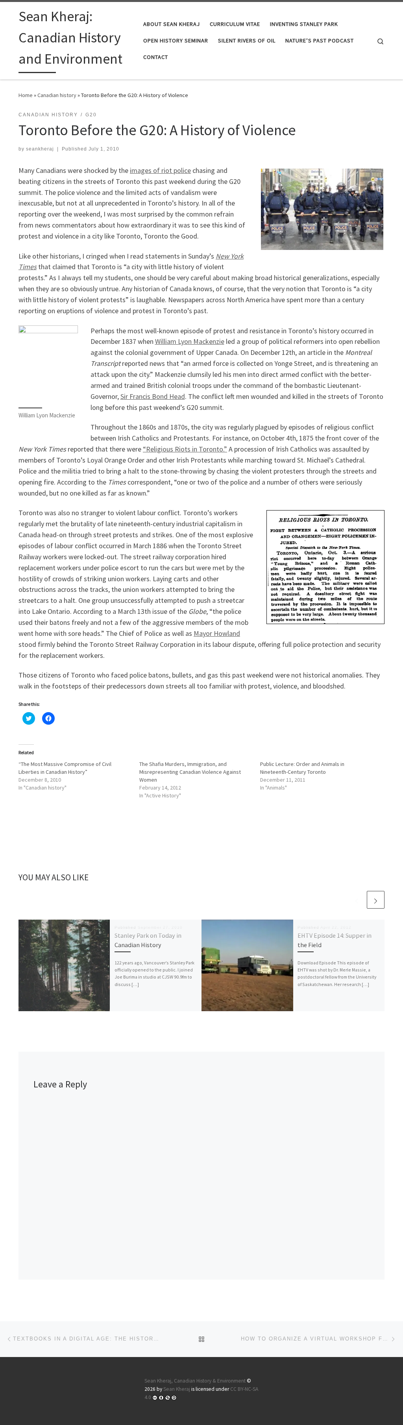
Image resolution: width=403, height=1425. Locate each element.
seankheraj (40, 149)
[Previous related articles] (357, 900)
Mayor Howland (217, 633)
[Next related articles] (376, 900)
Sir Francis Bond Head (152, 396)
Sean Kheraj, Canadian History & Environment (195, 1380)
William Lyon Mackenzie (189, 341)
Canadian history (56, 95)
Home (25, 95)
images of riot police (160, 170)
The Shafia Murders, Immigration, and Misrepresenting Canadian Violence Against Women (190, 771)
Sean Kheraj (176, 1389)
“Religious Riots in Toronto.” (185, 449)
